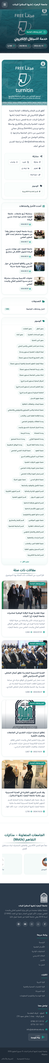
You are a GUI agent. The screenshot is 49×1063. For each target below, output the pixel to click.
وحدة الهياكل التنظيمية (14, 445)
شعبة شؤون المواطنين (36, 520)
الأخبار (42, 960)
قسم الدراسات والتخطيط (35, 538)
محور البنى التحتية (38, 340)
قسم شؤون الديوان (37, 497)
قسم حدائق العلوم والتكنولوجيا (33, 514)
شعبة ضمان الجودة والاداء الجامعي (32, 468)
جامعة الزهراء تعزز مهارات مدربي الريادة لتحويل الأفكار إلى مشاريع (19, 250)
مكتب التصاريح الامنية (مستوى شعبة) (31, 358)
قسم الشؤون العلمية (19, 497)
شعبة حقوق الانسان (37, 398)
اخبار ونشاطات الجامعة (35, 309)
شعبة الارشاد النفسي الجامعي (21, 450)
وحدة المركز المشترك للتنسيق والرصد (31, 427)
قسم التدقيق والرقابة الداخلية (34, 503)
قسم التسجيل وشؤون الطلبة (34, 549)
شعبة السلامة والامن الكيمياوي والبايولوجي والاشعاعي (26, 410)
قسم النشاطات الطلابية (36, 526)
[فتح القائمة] (5, 5)
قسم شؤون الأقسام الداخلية (34, 509)
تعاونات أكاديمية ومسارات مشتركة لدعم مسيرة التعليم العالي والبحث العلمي (18, 281)
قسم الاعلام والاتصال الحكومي (34, 532)
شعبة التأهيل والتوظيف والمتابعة (33, 485)
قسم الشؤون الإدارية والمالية (34, 491)
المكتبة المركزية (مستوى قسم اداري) (32, 393)
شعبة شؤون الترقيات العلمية (34, 462)
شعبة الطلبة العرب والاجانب (34, 543)
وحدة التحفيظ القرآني (37, 439)
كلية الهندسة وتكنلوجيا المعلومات (32, 995)
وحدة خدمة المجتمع (18, 439)
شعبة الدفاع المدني (37, 480)
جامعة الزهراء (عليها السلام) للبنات (30, 5)
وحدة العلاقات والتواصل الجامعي (33, 421)
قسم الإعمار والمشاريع (16, 520)
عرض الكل (25, 562)
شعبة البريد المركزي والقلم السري (32, 456)
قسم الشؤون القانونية (13, 491)
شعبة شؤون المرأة (20, 480)
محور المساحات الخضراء (36, 334)
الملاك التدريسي (39, 955)
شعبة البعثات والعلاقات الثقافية (33, 404)
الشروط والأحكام (7, 1059)
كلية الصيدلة (40, 991)
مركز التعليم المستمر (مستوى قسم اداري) (30, 387)
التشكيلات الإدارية (38, 951)
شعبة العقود (39, 450)
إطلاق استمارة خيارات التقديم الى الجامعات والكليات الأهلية (26, 734)
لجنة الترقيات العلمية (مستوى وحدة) (31, 352)
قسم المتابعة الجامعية (16, 526)
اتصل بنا (42, 964)
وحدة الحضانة (39, 433)
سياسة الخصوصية (23, 1059)
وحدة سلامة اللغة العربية (35, 445)
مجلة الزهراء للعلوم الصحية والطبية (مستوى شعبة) (27, 364)
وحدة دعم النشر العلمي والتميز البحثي (31, 346)
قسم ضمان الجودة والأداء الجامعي (32, 474)
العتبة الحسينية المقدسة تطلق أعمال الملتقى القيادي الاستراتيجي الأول (25, 674)
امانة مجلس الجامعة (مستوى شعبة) (31, 375)
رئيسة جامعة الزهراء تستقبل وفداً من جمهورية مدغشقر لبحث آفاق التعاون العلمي (18, 234)
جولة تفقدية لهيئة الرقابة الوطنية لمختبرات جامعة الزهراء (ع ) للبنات (26, 614)
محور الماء (19, 334)
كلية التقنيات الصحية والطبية (34, 986)
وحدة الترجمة (25, 433)
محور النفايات (27, 329)
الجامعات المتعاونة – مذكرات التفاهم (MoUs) (24, 837)
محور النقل (40, 329)
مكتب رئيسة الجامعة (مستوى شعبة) (32, 369)
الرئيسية (42, 942)
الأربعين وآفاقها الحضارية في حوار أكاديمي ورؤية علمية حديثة (18, 265)
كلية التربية (41, 982)
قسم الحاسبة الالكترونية (36, 555)
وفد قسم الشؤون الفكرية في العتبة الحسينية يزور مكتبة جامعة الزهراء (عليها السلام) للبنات (25, 796)
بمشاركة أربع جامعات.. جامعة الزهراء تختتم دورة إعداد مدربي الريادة (19, 216)
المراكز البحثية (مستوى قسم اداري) (32, 381)
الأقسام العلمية (39, 946)
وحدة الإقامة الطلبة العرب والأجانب (32, 416)
